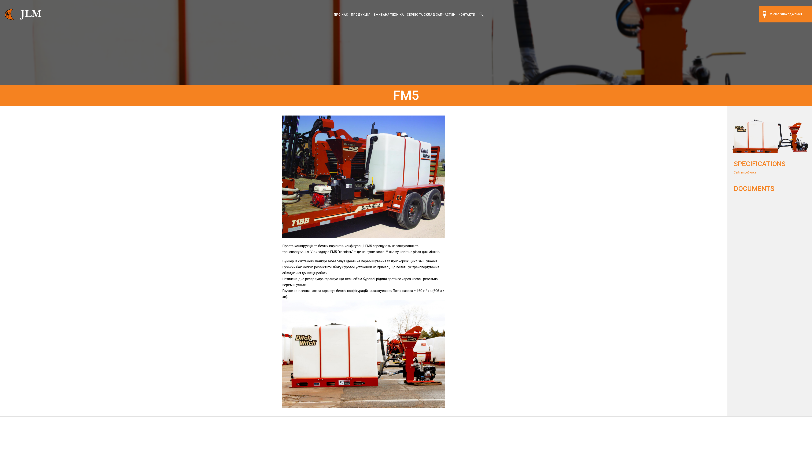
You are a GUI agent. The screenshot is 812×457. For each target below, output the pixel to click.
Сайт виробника (745, 172)
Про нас (341, 14)
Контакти (466, 14)
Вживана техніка (388, 14)
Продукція (360, 14)
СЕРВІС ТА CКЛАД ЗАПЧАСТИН (431, 14)
